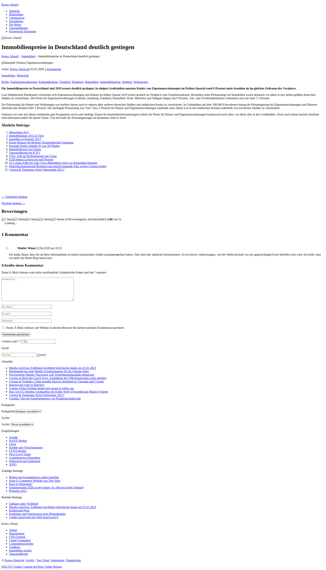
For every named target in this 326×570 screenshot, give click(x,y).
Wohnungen (141, 82)
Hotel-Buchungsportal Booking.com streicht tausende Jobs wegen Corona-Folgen (57, 166)
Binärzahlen (16, 14)
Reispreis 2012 (18, 490)
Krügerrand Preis (19, 510)
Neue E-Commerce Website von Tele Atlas (34, 480)
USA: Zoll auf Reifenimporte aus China (33, 156)
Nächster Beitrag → (13, 203)
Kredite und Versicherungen (25, 447)
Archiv (6, 424)
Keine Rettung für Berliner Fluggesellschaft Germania (41, 142)
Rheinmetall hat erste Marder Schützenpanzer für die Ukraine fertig (49, 371)
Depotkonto (16, 21)
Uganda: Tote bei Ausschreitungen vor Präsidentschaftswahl (45, 398)
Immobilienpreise (110, 82)
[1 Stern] (7, 219)
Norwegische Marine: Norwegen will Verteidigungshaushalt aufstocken (51, 374)
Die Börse (15, 24)
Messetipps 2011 (19, 132)
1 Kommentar (53, 69)
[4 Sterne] (45, 219)
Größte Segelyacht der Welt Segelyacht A (33, 517)
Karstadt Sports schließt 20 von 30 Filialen (34, 145)
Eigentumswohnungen (23, 82)
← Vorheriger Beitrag (14, 196)
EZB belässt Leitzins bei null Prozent (31, 159)
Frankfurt (65, 82)
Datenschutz (73, 560)
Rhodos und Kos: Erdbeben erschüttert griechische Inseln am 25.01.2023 (52, 368)
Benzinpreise (17, 533)
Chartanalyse (17, 17)
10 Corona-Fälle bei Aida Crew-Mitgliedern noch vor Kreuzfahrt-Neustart (53, 162)
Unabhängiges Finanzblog (24, 457)
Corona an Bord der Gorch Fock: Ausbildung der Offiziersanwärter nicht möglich (57, 378)
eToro (12, 444)
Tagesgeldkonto (18, 28)
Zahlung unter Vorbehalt (23, 503)
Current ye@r (11, 341)
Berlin (5, 82)
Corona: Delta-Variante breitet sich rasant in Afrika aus (41, 388)
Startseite (14, 11)
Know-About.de (20, 69)
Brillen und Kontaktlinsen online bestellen (34, 477)
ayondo (13, 437)
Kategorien (8, 411)
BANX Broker (18, 440)
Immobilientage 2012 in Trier (26, 135)
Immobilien (8, 75)
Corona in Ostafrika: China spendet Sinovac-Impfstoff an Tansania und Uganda (56, 381)
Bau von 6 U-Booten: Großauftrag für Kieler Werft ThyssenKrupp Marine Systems (58, 391)
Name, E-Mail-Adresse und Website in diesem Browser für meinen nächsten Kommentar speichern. (65, 327)
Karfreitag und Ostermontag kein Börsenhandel (37, 513)
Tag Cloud (42, 560)
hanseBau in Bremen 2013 (25, 139)
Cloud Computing (20, 540)
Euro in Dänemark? (20, 484)
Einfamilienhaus (48, 82)
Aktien (13, 530)
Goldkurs (14, 547)
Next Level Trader (20, 454)
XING (13, 464)
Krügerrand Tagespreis (22, 31)
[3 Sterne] (32, 219)
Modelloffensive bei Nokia (25, 149)
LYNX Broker (17, 450)
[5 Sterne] (58, 219)
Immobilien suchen (20, 550)
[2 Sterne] (19, 219)
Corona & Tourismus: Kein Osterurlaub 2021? (36, 169)
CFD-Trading (17, 537)
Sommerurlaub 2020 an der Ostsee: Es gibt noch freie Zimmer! (46, 487)
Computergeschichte (21, 543)
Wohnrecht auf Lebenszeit (24, 461)
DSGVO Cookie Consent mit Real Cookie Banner (32, 566)
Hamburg (77, 82)
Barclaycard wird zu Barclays (26, 384)
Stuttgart (127, 82)
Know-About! (10, 4)
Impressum (57, 560)
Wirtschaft (23, 75)
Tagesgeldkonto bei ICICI (24, 152)
